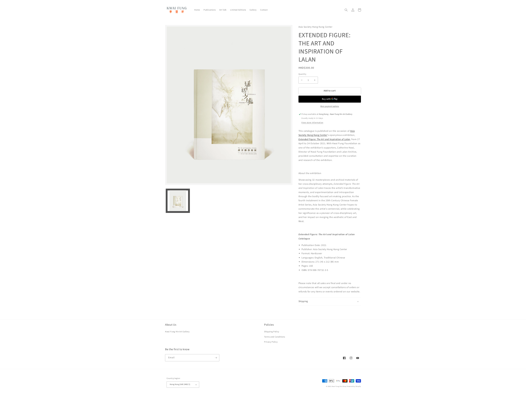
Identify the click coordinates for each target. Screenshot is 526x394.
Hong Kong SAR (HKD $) (180, 384)
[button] (346, 10)
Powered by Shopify (354, 386)
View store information (312, 122)
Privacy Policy (271, 341)
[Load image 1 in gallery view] (178, 201)
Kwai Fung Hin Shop (339, 386)
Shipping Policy (271, 331)
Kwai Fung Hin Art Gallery (177, 331)
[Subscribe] (216, 357)
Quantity (302, 74)
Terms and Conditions (274, 336)
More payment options (329, 106)
